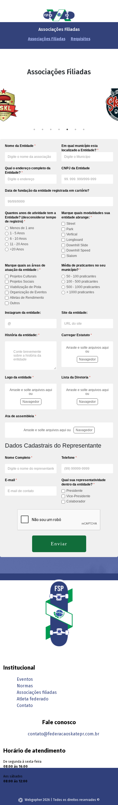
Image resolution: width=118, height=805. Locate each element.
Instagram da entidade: (23, 313)
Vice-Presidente (78, 496)
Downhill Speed (78, 250)
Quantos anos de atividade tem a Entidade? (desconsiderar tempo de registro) (30, 217)
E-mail (11, 480)
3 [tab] (51, 129)
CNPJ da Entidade (75, 168)
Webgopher (33, 800)
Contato (25, 705)
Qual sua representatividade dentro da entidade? (83, 482)
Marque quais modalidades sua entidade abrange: (85, 215)
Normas (25, 685)
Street (70, 224)
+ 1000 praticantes (80, 292)
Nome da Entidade (20, 146)
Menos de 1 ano (22, 228)
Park (69, 229)
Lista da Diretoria (76, 377)
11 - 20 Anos (19, 244)
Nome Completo (18, 458)
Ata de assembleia (20, 416)
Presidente (74, 491)
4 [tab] (59, 129)
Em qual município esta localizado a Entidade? (80, 148)
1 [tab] (34, 129)
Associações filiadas (37, 692)
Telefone (69, 458)
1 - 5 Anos (17, 233)
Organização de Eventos (28, 292)
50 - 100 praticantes (81, 276)
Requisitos (80, 39)
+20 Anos (17, 249)
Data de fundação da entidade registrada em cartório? (47, 191)
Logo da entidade (19, 377)
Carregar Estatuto (76, 335)
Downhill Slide (77, 245)
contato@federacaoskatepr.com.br (63, 733)
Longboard (74, 240)
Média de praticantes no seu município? (83, 268)
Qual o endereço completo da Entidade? (27, 170)
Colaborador (75, 501)
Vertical (71, 234)
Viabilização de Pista (25, 287)
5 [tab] (67, 129)
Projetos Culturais (23, 276)
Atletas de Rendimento (27, 298)
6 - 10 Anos (18, 239)
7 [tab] (83, 129)
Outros (15, 303)
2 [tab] (42, 129)
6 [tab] (75, 129)
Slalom (71, 256)
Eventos (25, 679)
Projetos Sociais (22, 281)
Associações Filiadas (46, 39)
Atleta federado (32, 699)
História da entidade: (22, 335)
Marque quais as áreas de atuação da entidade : (25, 268)
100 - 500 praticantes (82, 281)
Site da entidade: (74, 313)
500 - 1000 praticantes (83, 287)
